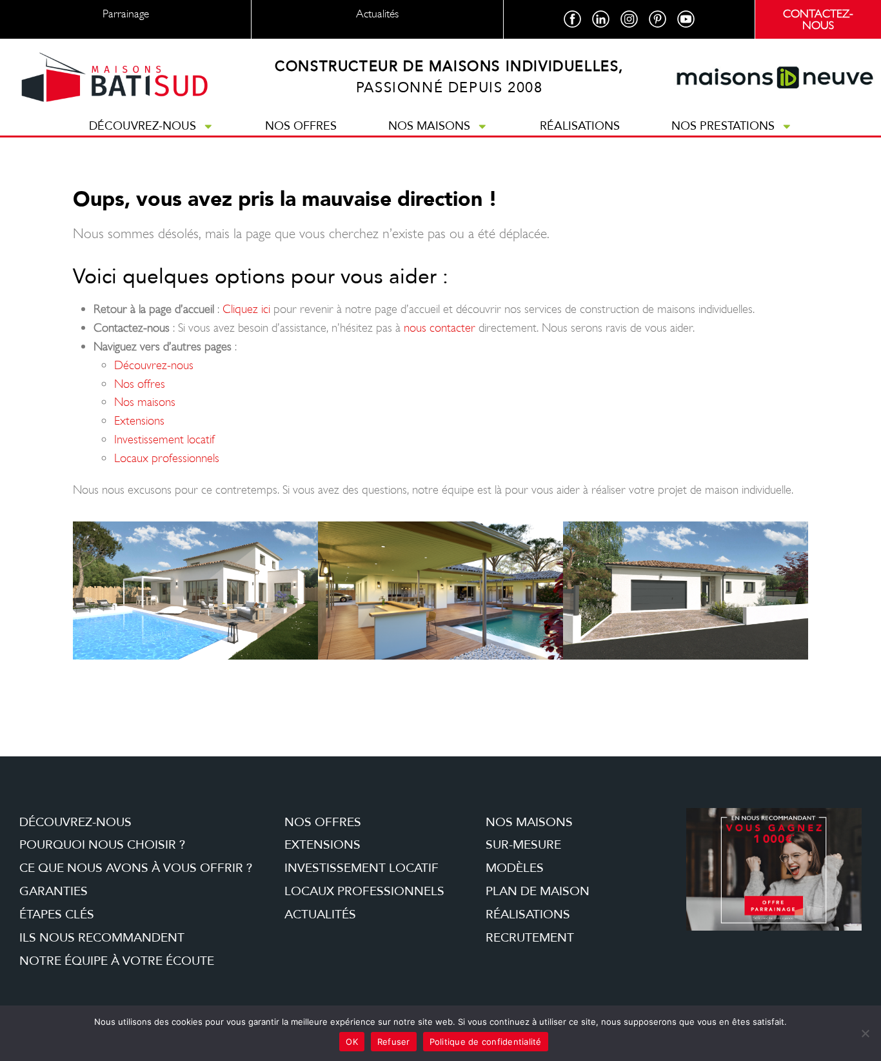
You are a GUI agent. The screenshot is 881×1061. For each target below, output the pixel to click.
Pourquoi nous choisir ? (102, 844)
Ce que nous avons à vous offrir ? (135, 868)
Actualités (320, 914)
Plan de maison (537, 891)
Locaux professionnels (166, 458)
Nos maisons (429, 126)
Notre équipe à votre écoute (116, 961)
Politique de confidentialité (486, 1041)
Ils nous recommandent (101, 937)
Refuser (393, 1041)
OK (352, 1041)
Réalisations (580, 126)
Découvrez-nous (142, 126)
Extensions (139, 420)
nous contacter (439, 327)
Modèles (515, 868)
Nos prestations (723, 126)
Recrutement (530, 937)
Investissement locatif (164, 439)
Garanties (53, 891)
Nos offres (301, 126)
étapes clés (56, 914)
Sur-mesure (523, 844)
